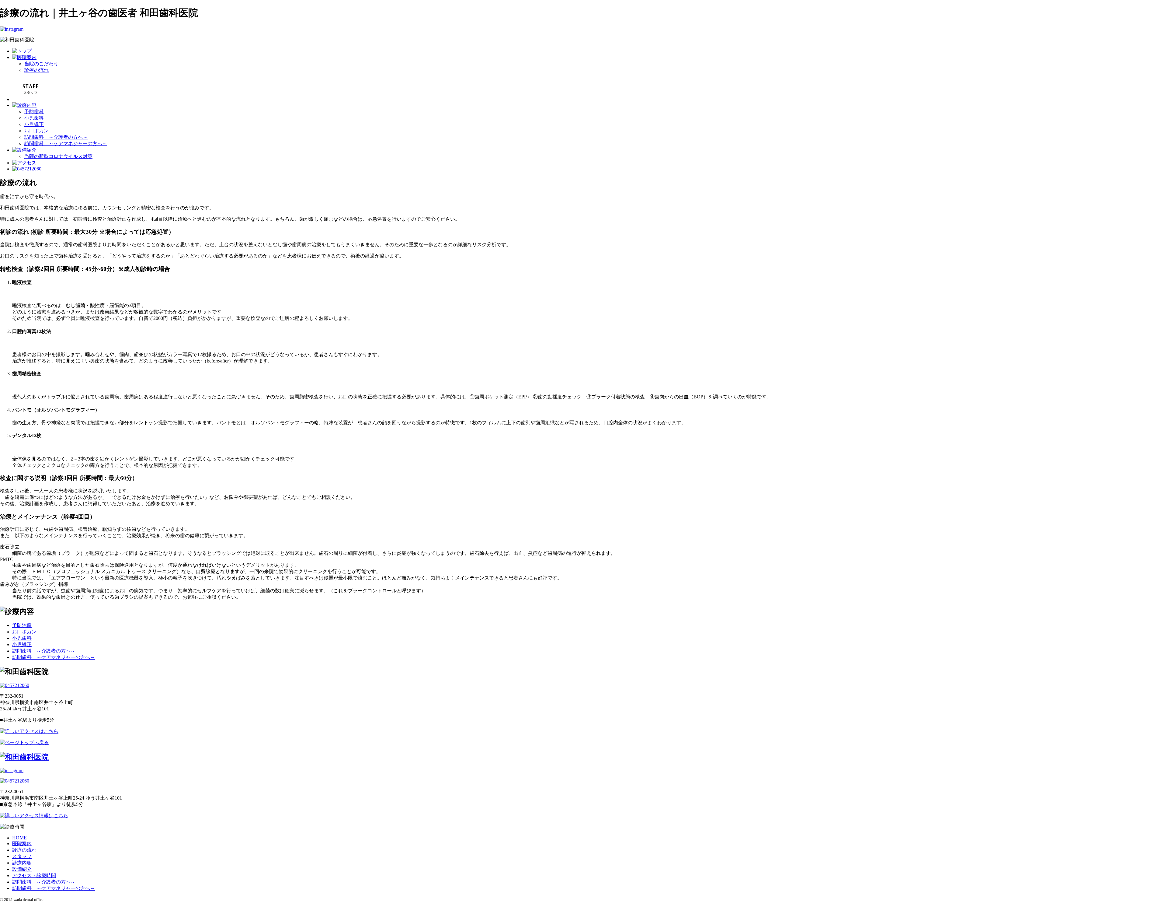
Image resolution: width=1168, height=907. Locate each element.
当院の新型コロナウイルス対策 (58, 156)
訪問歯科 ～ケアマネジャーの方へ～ (65, 143)
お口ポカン (36, 130)
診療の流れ (36, 70)
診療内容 (22, 862)
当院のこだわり (41, 63)
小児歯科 (34, 118)
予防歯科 (34, 111)
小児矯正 (34, 124)
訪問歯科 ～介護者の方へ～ (56, 137)
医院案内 (22, 843)
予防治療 (22, 625)
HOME (19, 837)
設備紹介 (22, 869)
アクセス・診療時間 (34, 875)
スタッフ (22, 856)
